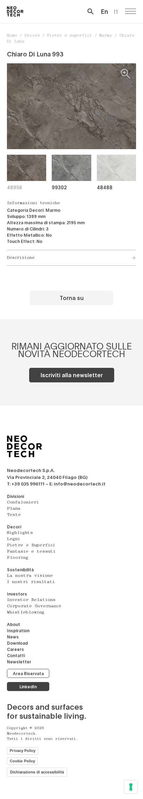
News (13, 636)
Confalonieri (23, 502)
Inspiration (18, 630)
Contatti (16, 655)
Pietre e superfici (69, 36)
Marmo (105, 36)
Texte (14, 515)
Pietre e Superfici (31, 545)
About (13, 624)
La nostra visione (30, 576)
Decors (32, 36)
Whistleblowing (25, 612)
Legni (13, 539)
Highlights (20, 533)
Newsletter (19, 661)
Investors (17, 594)
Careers (15, 649)
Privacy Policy (22, 750)
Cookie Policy (22, 761)
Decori (14, 526)
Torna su (72, 297)
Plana (13, 509)
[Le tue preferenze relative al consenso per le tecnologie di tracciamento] (130, 786)
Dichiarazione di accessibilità (37, 772)
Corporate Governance (34, 606)
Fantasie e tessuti (31, 552)
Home (12, 36)
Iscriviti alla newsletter (72, 375)
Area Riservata (28, 673)
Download (17, 643)
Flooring (17, 558)
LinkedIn (28, 686)
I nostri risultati (31, 582)
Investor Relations (31, 600)
